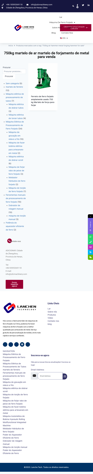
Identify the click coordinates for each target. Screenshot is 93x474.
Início (11, 46)
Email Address (37, 370)
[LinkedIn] (16, 344)
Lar (60, 17)
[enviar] (65, 376)
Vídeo (69, 28)
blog (53, 33)
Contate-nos (67, 33)
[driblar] (22, 344)
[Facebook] (5, 344)
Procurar (7, 67)
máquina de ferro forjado (61, 22)
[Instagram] (28, 344)
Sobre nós (56, 28)
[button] (73, 6)
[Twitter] (11, 344)
